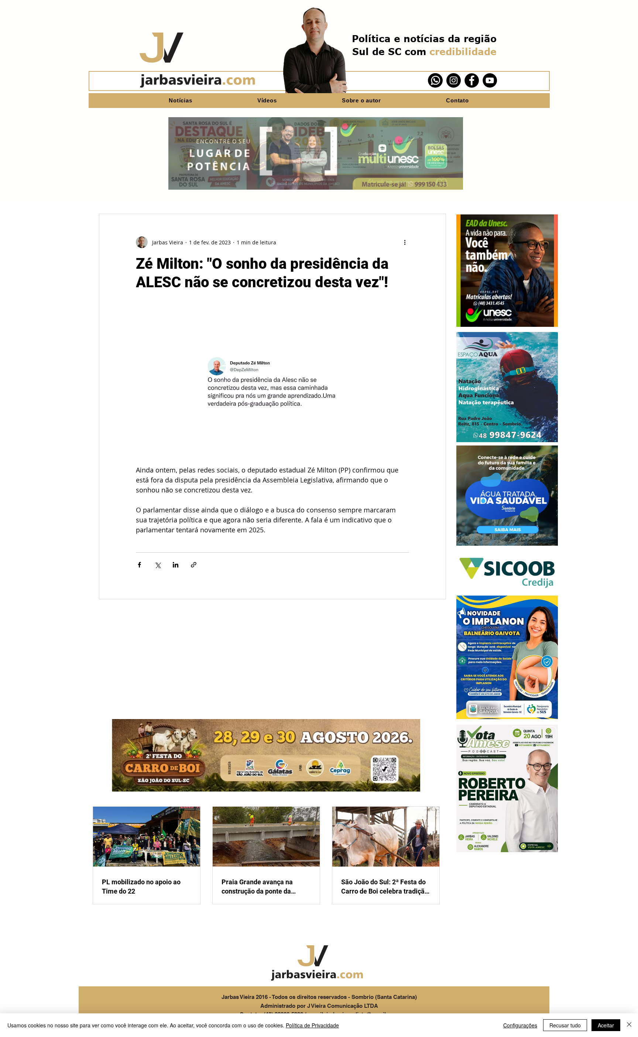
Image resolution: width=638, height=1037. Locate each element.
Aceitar (606, 1025)
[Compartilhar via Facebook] (139, 564)
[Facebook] (471, 80)
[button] (507, 270)
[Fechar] (629, 1025)
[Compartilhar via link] (193, 564)
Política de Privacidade (312, 1025)
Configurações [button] (520, 1025)
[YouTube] (490, 80)
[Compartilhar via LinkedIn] (175, 564)
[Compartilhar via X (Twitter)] (157, 564)
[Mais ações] (404, 242)
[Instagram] (453, 80)
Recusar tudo (565, 1025)
